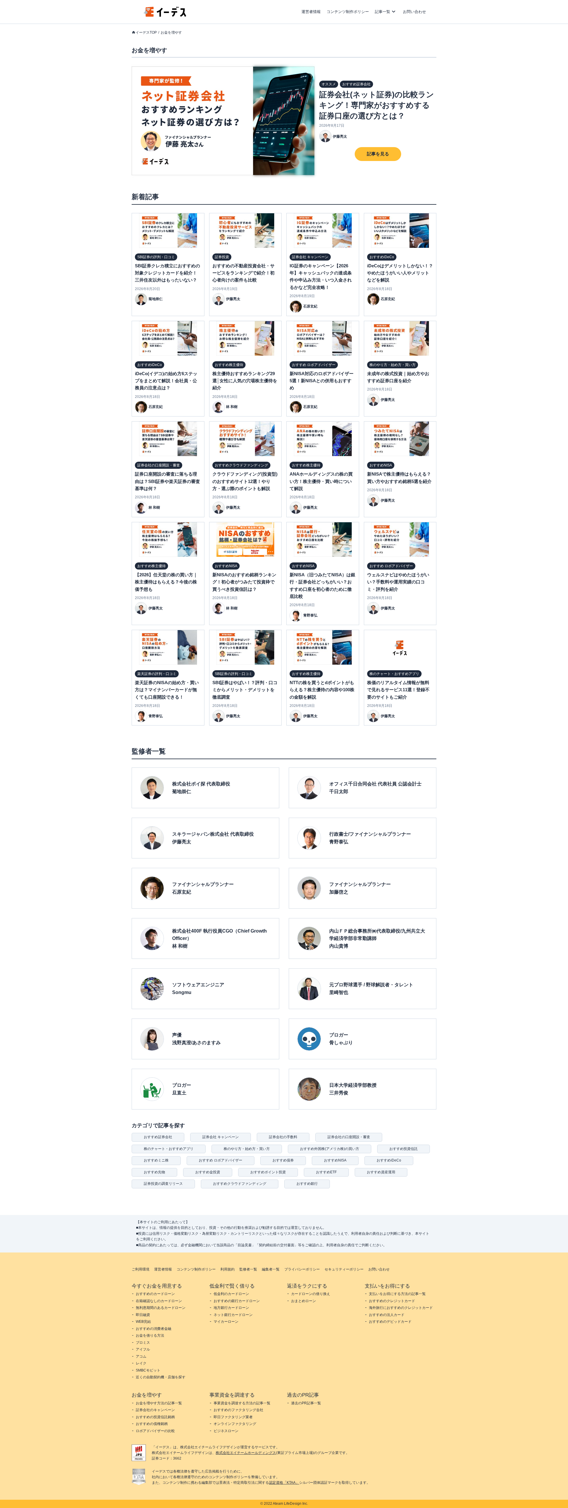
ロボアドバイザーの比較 (155, 1431)
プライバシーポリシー (302, 1269)
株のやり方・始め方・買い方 (247, 1149)
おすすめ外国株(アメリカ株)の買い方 (329, 1149)
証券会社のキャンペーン (155, 1410)
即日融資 (143, 1315)
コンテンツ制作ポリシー (348, 11)
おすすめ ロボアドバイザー (220, 1160)
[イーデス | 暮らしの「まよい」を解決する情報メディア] (165, 15)
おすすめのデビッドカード (390, 1322)
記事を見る (378, 153)
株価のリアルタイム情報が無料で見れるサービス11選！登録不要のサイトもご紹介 (398, 689)
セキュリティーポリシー (344, 1269)
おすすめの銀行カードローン (237, 1301)
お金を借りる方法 (150, 1335)
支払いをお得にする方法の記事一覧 (397, 1294)
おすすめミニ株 (156, 1160)
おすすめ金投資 (207, 1172)
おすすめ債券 (283, 1160)
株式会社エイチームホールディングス (246, 1453)
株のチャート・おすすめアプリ (168, 1149)
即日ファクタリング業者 (233, 1417)
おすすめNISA (335, 1160)
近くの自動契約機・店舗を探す (160, 1377)
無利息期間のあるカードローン (160, 1308)
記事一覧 (382, 11)
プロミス (143, 1343)
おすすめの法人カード (386, 1315)
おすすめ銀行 (307, 1184)
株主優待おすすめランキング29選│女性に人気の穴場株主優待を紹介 (244, 381)
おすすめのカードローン (155, 1294)
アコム (141, 1356)
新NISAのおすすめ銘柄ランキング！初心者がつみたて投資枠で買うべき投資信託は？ (244, 582)
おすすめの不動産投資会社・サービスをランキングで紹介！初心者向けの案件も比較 (243, 273)
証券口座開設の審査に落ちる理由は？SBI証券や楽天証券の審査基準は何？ (167, 481)
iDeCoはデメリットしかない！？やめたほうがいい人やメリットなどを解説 (400, 273)
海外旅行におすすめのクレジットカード (401, 1308)
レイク (141, 1363)
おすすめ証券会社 (158, 1137)
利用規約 (227, 1269)
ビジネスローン (226, 1431)
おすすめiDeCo (389, 1160)
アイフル (143, 1349)
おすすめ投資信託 (403, 1149)
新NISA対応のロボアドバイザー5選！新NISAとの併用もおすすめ (322, 381)
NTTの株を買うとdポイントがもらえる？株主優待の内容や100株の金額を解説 (322, 689)
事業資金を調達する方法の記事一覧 (242, 1403)
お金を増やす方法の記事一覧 (159, 1403)
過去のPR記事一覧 (306, 1403)
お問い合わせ (414, 11)
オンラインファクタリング (235, 1424)
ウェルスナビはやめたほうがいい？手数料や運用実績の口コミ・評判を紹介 (398, 582)
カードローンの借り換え (310, 1294)
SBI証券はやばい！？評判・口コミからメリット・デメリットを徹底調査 (244, 689)
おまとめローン (303, 1301)
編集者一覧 (271, 1269)
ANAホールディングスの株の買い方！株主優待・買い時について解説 (321, 481)
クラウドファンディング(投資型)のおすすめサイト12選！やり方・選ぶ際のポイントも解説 (244, 481)
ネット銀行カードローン (233, 1315)
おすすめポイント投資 (268, 1172)
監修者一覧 (248, 1269)
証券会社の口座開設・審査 (348, 1137)
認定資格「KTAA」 (284, 1483)
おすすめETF (326, 1172)
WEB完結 (143, 1322)
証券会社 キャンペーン (220, 1137)
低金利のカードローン (231, 1294)
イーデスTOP (146, 32)
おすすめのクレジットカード (392, 1301)
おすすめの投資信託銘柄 (155, 1417)
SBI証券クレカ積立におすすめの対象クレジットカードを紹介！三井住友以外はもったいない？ (167, 273)
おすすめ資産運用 (381, 1172)
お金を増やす (171, 32)
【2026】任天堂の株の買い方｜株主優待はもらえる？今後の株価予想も (166, 582)
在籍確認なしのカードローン (159, 1301)
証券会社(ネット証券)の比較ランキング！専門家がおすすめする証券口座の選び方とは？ (376, 105)
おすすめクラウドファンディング (239, 1184)
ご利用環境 (140, 1269)
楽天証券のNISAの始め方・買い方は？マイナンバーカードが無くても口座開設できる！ (167, 689)
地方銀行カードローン (231, 1308)
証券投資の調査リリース (163, 1184)
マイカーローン (226, 1322)
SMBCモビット (148, 1370)
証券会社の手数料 (283, 1137)
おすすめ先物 (154, 1172)
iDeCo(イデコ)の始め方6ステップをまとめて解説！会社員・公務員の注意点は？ (166, 381)
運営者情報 (311, 11)
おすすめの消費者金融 (153, 1329)
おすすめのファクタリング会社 (238, 1410)
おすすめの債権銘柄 (152, 1424)
